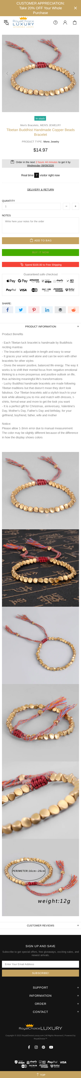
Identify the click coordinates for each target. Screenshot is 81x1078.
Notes (6, 215)
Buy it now (40, 252)
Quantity (8, 200)
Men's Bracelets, (29, 125)
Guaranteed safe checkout (41, 274)
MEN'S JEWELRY (50, 125)
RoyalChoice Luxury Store (23, 22)
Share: (7, 303)
